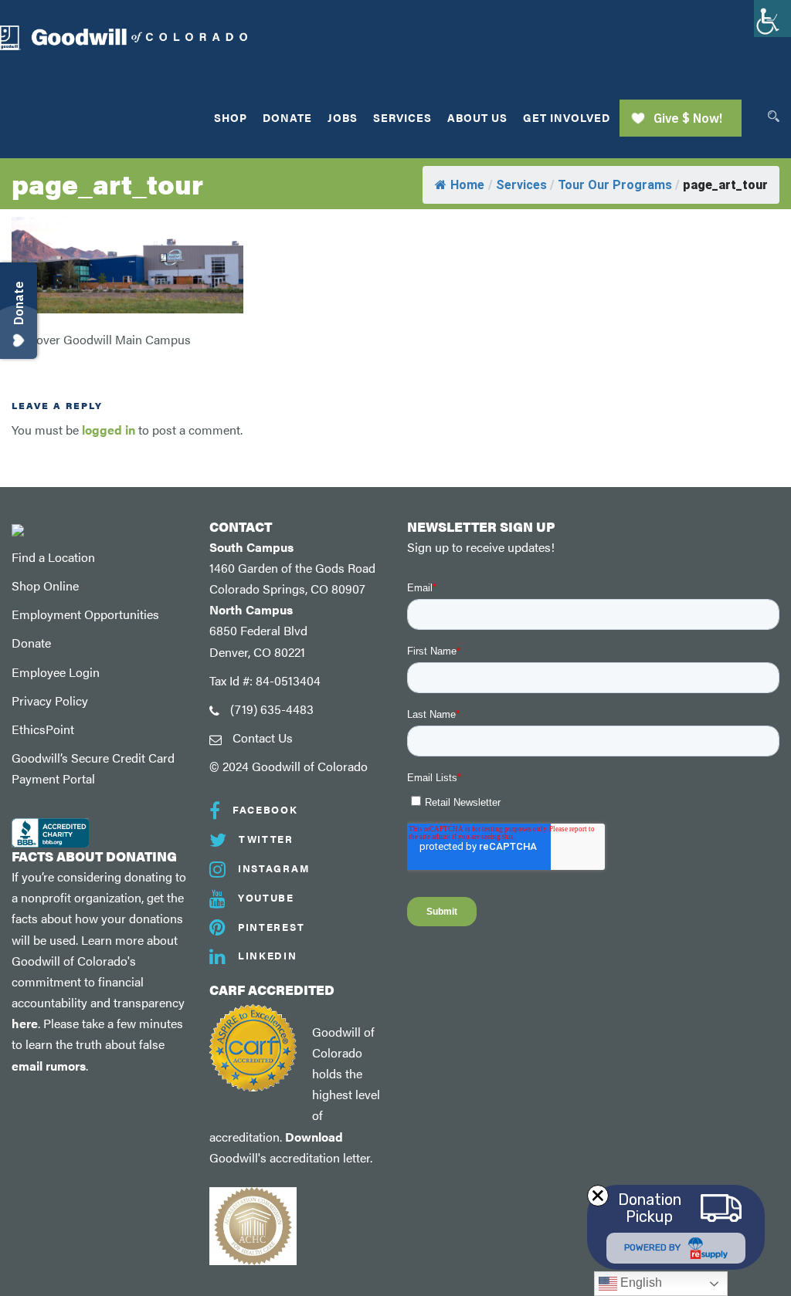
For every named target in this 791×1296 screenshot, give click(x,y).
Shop (230, 117)
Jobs (343, 117)
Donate (287, 117)
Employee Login (56, 672)
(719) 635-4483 (272, 709)
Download (314, 1136)
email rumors (49, 1065)
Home (467, 185)
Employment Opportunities (85, 614)
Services (402, 117)
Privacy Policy (50, 700)
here (25, 1023)
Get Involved (566, 117)
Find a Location (53, 557)
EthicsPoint (43, 729)
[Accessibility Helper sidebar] (772, 18)
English (639, 1282)
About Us (477, 117)
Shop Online (45, 585)
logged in (108, 429)
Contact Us (263, 737)
